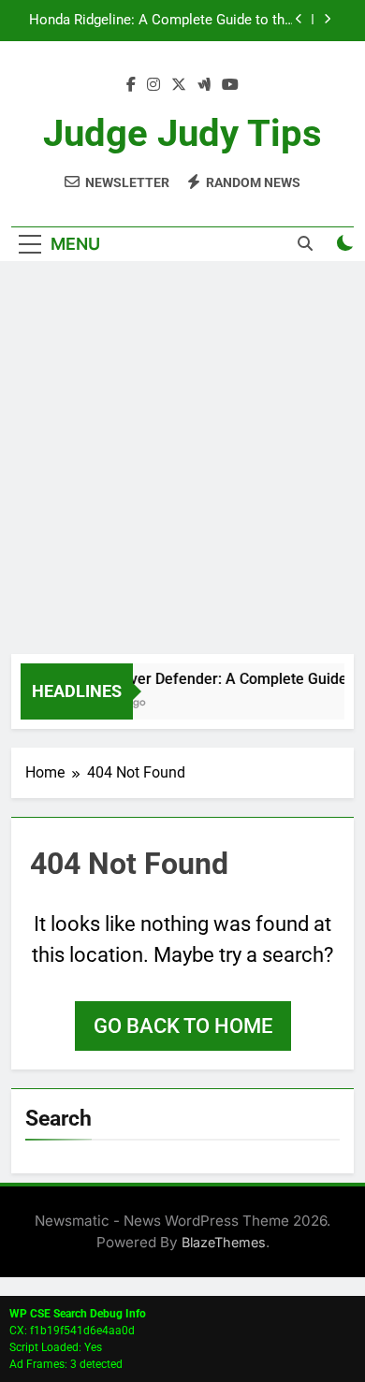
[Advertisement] (182, 462)
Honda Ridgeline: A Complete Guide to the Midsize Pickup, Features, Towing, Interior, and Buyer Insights (160, 20)
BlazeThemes (224, 1242)
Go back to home (183, 1026)
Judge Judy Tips (182, 133)
